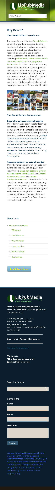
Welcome (16, 230)
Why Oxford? (17, 241)
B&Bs (22, 171)
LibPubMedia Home (18, 225)
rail (17, 144)
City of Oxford (39, 41)
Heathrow (12, 153)
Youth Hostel (28, 174)
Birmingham (13, 156)
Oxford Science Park (38, 58)
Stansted (30, 153)
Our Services (17, 235)
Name (10, 404)
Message (12, 425)
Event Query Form (19, 268)
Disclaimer (34, 339)
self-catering (32, 171)
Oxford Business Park (17, 61)
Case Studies (17, 246)
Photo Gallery (17, 251)
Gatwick (21, 153)
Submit (12, 443)
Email (10, 414)
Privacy (23, 339)
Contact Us (16, 257)
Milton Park (21, 58)
